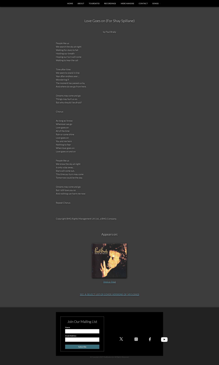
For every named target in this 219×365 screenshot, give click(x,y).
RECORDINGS (110, 3)
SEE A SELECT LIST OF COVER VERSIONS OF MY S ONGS (109, 294)
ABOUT (81, 3)
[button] (156, 3)
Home (70, 3)
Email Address (70, 336)
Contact (143, 3)
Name (67, 327)
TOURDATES (94, 3)
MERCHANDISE (127, 3)
